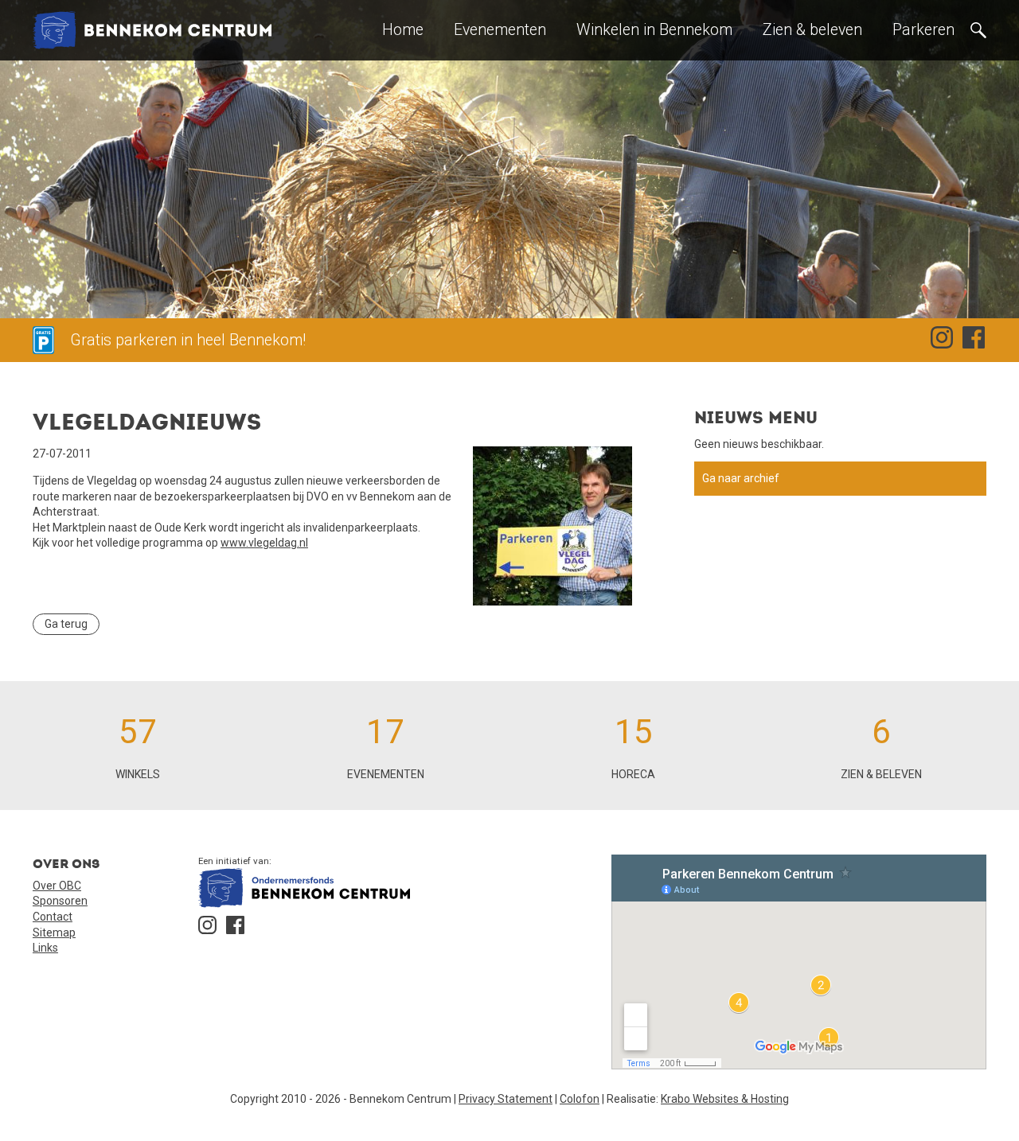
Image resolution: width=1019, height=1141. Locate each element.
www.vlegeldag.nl (264, 542)
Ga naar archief (740, 478)
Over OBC (57, 885)
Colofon (579, 1098)
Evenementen (500, 30)
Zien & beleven (812, 30)
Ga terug (66, 623)
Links (45, 947)
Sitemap (54, 932)
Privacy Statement (505, 1098)
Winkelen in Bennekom (654, 30)
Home (403, 30)
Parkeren (923, 30)
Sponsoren (60, 900)
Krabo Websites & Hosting (725, 1098)
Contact (52, 916)
